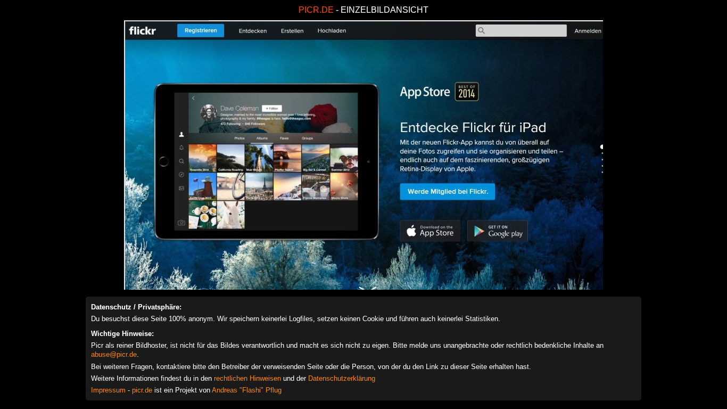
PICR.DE (316, 9)
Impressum (108, 390)
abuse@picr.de (114, 354)
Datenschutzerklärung (341, 378)
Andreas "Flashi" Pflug (247, 390)
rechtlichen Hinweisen (247, 378)
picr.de (142, 390)
